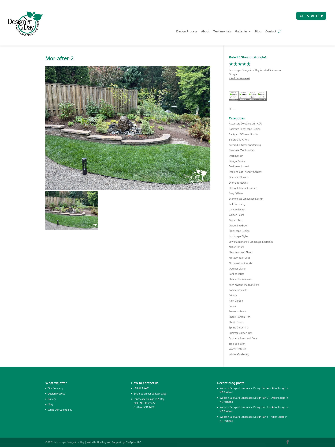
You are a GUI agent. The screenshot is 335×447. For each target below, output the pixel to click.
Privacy (233, 295)
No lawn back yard (239, 257)
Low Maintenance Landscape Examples (251, 241)
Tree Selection (237, 343)
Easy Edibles (236, 193)
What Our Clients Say (60, 409)
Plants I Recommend (240, 279)
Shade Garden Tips (239, 316)
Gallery (52, 398)
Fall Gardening (237, 204)
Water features (237, 348)
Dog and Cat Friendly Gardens (246, 171)
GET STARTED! (311, 15)
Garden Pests (236, 214)
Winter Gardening (239, 354)
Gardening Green (238, 225)
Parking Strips (236, 273)
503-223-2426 (141, 388)
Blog (258, 31)
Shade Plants (236, 322)
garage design (237, 209)
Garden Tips (236, 220)
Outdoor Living (237, 268)
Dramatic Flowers (239, 177)
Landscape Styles (238, 236)
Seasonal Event (237, 311)
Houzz (232, 109)
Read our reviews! (239, 78)
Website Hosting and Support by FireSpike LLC (114, 442)
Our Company (55, 388)
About (205, 31)
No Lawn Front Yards (240, 263)
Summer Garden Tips (240, 332)
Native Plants (236, 246)
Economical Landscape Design (246, 198)
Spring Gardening (238, 327)
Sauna (232, 306)
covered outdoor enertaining (245, 144)
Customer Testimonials (242, 150)
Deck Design (236, 155)
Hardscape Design (239, 230)
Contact (270, 31)
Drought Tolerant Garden (243, 188)
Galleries (241, 31)
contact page (159, 393)
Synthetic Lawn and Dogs (243, 338)
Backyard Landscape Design (244, 128)
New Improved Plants (241, 252)
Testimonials (222, 31)
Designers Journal (239, 166)
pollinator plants (238, 290)
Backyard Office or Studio (243, 134)
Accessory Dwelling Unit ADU (245, 123)
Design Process (186, 31)
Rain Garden (236, 300)
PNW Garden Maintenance (244, 284)
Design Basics (237, 161)
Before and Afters (239, 139)
